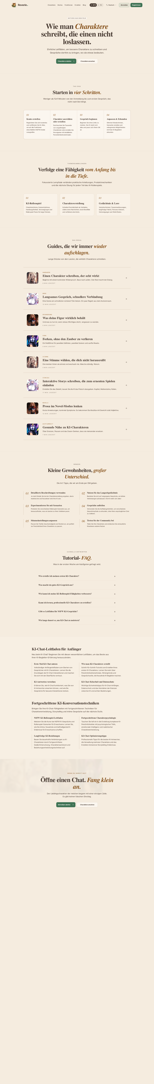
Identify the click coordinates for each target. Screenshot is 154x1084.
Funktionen (69, 5)
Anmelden (124, 5)
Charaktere (51, 5)
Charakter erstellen (64, 61)
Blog (84, 5)
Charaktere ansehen (88, 61)
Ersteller (78, 5)
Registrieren (136, 5)
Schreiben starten (64, 805)
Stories (60, 5)
